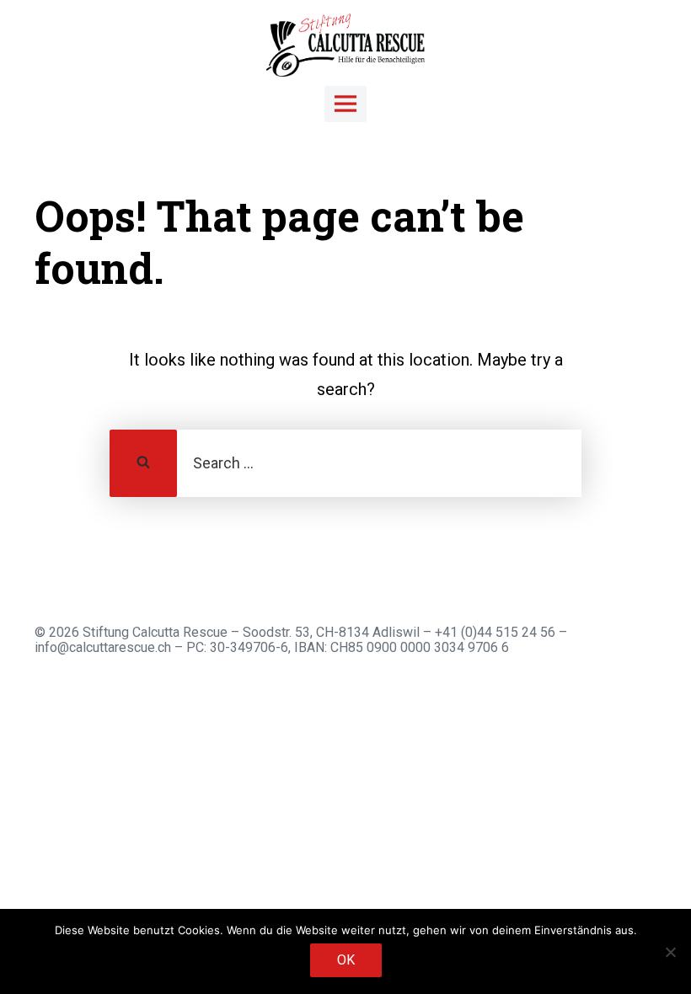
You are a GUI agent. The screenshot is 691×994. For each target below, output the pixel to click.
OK (346, 960)
